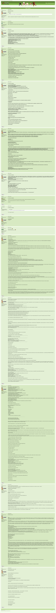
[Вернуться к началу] (2, 19)
